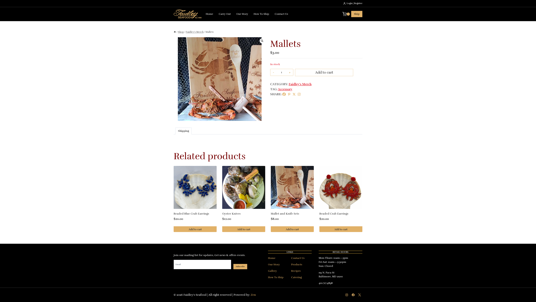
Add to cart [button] (195, 229)
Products (296, 264)
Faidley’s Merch (300, 84)
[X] (294, 94)
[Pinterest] (289, 94)
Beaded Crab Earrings (333, 213)
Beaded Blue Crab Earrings (191, 213)
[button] (262, 40)
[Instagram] (299, 94)
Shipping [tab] (183, 130)
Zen (253, 295)
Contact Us (281, 13)
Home (209, 13)
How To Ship (261, 13)
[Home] (175, 32)
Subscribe (240, 266)
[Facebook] (284, 94)
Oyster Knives (231, 213)
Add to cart (324, 72)
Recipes (296, 270)
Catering (296, 277)
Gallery (272, 270)
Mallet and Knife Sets (285, 213)
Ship (357, 13)
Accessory (285, 89)
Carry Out (225, 13)
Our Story (242, 13)
